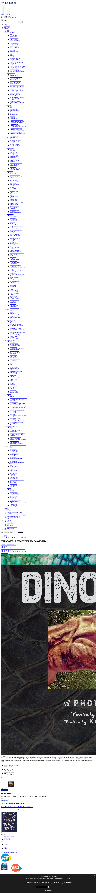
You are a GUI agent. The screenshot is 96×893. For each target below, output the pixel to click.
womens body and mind (15, 506)
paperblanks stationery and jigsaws (18, 439)
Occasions (9, 363)
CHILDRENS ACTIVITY (7, 547)
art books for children (15, 40)
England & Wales (11, 112)
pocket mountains (14, 477)
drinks (11, 179)
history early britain (14, 259)
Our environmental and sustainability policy (17, 514)
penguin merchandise (15, 164)
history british (13, 257)
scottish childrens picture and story (18, 406)
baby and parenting (14, 281)
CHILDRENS (4, 546)
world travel (12, 486)
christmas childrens (14, 83)
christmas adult (13, 109)
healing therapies (14, 493)
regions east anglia (14, 124)
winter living (13, 306)
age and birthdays (14, 367)
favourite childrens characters (16, 90)
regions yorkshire (14, 134)
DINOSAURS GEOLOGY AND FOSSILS (17, 807)
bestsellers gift (13, 63)
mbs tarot (12, 337)
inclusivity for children (15, 99)
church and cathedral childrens (17, 85)
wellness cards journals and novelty (18, 445)
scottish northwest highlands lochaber (18, 420)
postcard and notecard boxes (16, 443)
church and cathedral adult (16, 251)
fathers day (12, 222)
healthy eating (13, 183)
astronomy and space (15, 344)
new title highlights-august (16, 70)
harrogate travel (13, 461)
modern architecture (14, 46)
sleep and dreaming (14, 501)
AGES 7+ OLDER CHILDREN (8, 545)
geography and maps (14, 349)
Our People (9, 513)
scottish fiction (13, 167)
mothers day (12, 380)
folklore (11, 223)
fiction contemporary (14, 156)
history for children (14, 98)
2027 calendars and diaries (16, 430)
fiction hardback (13, 159)
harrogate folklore (14, 454)
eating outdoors (13, 180)
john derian (12, 208)
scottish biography (14, 402)
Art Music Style (10, 32)
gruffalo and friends (14, 93)
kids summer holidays (15, 101)
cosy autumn (13, 287)
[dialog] (48, 883)
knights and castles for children (17, 102)
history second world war (16, 270)
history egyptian (13, 261)
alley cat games (13, 197)
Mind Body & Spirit (11, 320)
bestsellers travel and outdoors (17, 67)
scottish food (13, 188)
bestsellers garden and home (16, 62)
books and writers (14, 152)
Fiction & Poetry (10, 148)
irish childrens (13, 313)
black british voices (14, 141)
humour (11, 227)
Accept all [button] (42, 887)
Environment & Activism (12, 137)
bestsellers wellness (14, 69)
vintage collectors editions (16, 168)
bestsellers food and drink (16, 60)
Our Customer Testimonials (13, 517)
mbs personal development (16, 334)
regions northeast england (16, 128)
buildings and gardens (15, 250)
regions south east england (16, 132)
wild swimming (13, 485)
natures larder (13, 185)
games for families (14, 91)
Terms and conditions (9, 836)
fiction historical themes (15, 160)
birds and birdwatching (15, 345)
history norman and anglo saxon (17, 267)
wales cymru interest (14, 136)
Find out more (4, 798)
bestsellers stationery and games (17, 66)
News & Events (7, 520)
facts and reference (14, 220)
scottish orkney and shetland (16, 422)
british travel (12, 116)
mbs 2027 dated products (15, 324)
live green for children (15, 145)
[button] (48, 890)
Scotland (9, 394)
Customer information (12, 527)
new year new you (14, 301)
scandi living (13, 302)
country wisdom (13, 254)
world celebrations (14, 391)
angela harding (13, 36)
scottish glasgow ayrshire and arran (18, 415)
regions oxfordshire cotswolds (17, 130)
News (8, 524)
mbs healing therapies (15, 330)
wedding (12, 388)
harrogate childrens (14, 453)
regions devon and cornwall (16, 122)
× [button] (94, 875)
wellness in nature (14, 504)
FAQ (8, 519)
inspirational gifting (14, 228)
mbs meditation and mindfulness (17, 332)
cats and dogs (13, 218)
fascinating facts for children (16, 89)
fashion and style (14, 43)
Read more (56, 880)
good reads (12, 161)
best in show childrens (15, 58)
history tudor (13, 273)
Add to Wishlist (4, 800)
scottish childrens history (15, 404)
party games (12, 211)
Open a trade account (13, 798)
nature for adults (13, 355)
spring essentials (13, 386)
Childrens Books (11, 73)
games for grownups (14, 204)
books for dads (13, 369)
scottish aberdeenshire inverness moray (19, 398)
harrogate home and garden (16, 458)
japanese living (13, 296)
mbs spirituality (13, 336)
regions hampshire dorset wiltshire (18, 126)
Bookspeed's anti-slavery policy (14, 516)
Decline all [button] (54, 887)
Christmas (9, 105)
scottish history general (15, 416)
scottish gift (12, 239)
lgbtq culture (13, 142)
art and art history (14, 38)
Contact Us (6, 529)
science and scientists (15, 359)
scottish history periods (15, 418)
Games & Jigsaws (11, 193)
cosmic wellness (13, 492)
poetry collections (14, 165)
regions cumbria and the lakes (17, 121)
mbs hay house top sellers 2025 (17, 329)
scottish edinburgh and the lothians (18, 407)
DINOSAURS (4, 553)
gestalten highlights (14, 44)
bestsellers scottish (14, 65)
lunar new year (13, 379)
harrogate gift (13, 457)
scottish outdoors (14, 423)
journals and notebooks (15, 437)
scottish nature (13, 360)
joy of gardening (13, 297)
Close (8, 30)
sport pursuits (13, 481)
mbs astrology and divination (16, 325)
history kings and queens (15, 265)
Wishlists (3, 15)
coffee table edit (13, 286)
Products (6, 536)
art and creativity (13, 39)
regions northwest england (16, 129)
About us (6, 508)
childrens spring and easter (16, 82)
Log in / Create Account (10, 15)
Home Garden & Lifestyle (13, 277)
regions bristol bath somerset (16, 120)
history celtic (13, 258)
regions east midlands (15, 125)
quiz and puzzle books (15, 238)
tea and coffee (13, 189)
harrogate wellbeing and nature (17, 462)
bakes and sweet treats (15, 175)
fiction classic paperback (15, 155)
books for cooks (13, 177)
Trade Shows (10, 446)
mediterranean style (14, 300)
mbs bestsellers (13, 326)
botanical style (13, 282)
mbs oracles (12, 333)
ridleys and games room (15, 212)
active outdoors (13, 467)
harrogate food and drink (15, 455)
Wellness (9, 488)
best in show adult (14, 56)
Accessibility (7, 839)
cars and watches (14, 283)
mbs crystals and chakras (15, 328)
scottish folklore (13, 411)
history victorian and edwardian (17, 274)
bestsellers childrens (14, 59)
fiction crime (13, 157)
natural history (13, 353)
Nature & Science (11, 340)
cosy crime (12, 153)
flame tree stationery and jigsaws (17, 202)
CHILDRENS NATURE (7, 550)
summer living (13, 304)
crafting (11, 42)
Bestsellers (6, 27)
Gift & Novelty (10, 214)
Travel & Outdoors (11, 463)
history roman (13, 269)
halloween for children (15, 94)
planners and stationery (15, 442)
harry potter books (14, 95)
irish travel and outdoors (15, 317)
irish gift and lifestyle (15, 316)
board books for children (15, 81)
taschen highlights (14, 51)
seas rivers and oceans (15, 361)
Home (5, 24)
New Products (7, 26)
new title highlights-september (17, 71)
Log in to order (4, 790)
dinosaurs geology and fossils (16, 87)
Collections (6, 28)
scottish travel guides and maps (17, 480)
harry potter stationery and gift (17, 97)
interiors (11, 294)
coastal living (13, 285)
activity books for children (16, 77)
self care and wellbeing (15, 500)
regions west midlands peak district (18, 133)
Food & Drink (10, 171)
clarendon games (14, 200)
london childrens (13, 118)
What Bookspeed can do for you (14, 512)
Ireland (8, 309)
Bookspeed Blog (11, 528)
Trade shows (10, 525)
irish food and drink (14, 184)
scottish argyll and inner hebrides (17, 399)
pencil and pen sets (14, 441)
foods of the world (14, 181)
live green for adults (14, 144)
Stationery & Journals (12, 426)
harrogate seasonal (14, 459)
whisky (11, 192)
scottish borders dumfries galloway (18, 403)
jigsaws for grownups (15, 207)
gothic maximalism (14, 293)
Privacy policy (7, 838)
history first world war (15, 262)
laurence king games (14, 210)
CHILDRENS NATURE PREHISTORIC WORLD (13, 551)
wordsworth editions (14, 169)
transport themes (13, 484)
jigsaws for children (14, 206)
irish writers (12, 318)
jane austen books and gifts (16, 163)
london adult (13, 117)
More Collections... (14, 103)
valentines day (13, 242)
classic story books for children (17, 86)
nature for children (14, 356)
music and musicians (14, 47)
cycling (11, 472)
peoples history (13, 146)
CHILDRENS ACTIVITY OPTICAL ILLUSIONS (13, 549)
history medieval (13, 266)
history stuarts (13, 271)
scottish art (12, 50)
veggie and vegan (14, 191)
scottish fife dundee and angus (17, 410)
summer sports (13, 482)
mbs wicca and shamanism (16, 339)
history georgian (13, 263)
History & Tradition (11, 245)
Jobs (5, 849)
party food (12, 187)
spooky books (13, 240)
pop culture (12, 48)
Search (2, 22)
